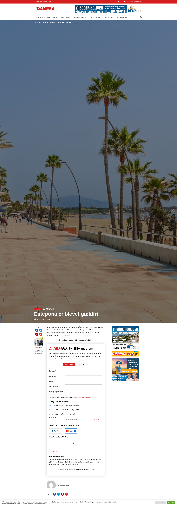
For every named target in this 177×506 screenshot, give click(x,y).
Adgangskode (54, 386)
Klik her (91, 469)
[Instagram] (116, 2)
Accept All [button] (171, 503)
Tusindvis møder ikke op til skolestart (39, 352)
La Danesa (38, 22)
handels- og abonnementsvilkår (82, 397)
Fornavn (52, 371)
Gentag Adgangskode (57, 391)
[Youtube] (118, 2)
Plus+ (60, 359)
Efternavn (53, 376)
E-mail (52, 381)
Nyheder (45, 22)
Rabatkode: (53, 418)
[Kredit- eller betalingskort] (71, 431)
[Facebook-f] (113, 2)
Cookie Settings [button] (161, 503)
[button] (40, 17)
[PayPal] (55, 431)
